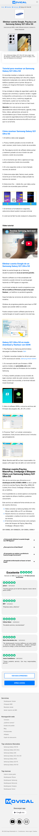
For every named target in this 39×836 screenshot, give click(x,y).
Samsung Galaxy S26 (10, 753)
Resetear (8, 7)
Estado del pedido (9, 725)
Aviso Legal (29, 831)
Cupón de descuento (10, 737)
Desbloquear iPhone (10, 777)
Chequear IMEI (8, 704)
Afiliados (6, 734)
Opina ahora (19, 683)
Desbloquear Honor (9, 789)
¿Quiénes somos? (9, 722)
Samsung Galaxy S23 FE (11, 761)
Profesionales (8, 731)
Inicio (2, 7)
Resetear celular (8, 707)
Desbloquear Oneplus (10, 786)
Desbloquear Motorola (10, 783)
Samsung (15, 7)
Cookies (35, 831)
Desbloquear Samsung (10, 780)
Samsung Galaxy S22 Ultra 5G (12, 756)
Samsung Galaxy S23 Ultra (11, 750)
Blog (5, 728)
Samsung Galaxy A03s (10, 758)
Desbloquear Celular (10, 701)
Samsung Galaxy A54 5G (11, 764)
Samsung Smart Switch (28, 359)
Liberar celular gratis (10, 774)
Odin (24, 351)
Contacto (6, 719)
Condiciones (21, 831)
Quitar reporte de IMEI (10, 710)
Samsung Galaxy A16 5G (11, 747)
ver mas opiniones (19, 676)
